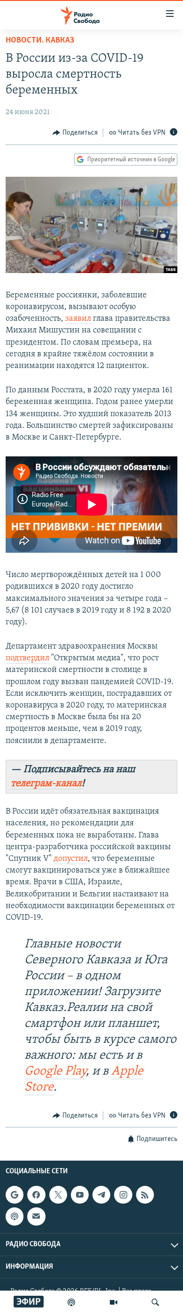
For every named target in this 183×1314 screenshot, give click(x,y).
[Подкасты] (14, 1216)
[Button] (75, 133)
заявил (79, 319)
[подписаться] (36, 1216)
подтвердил (27, 658)
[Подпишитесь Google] (14, 1195)
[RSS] (145, 1195)
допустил (70, 859)
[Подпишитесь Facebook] (36, 1195)
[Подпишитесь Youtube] (80, 1195)
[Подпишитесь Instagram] (123, 1195)
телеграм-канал (46, 783)
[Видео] (113, 1302)
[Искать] (155, 1302)
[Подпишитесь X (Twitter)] (58, 1195)
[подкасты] (71, 1302)
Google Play (55, 1071)
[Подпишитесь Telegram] (101, 1195)
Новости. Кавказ (40, 40)
